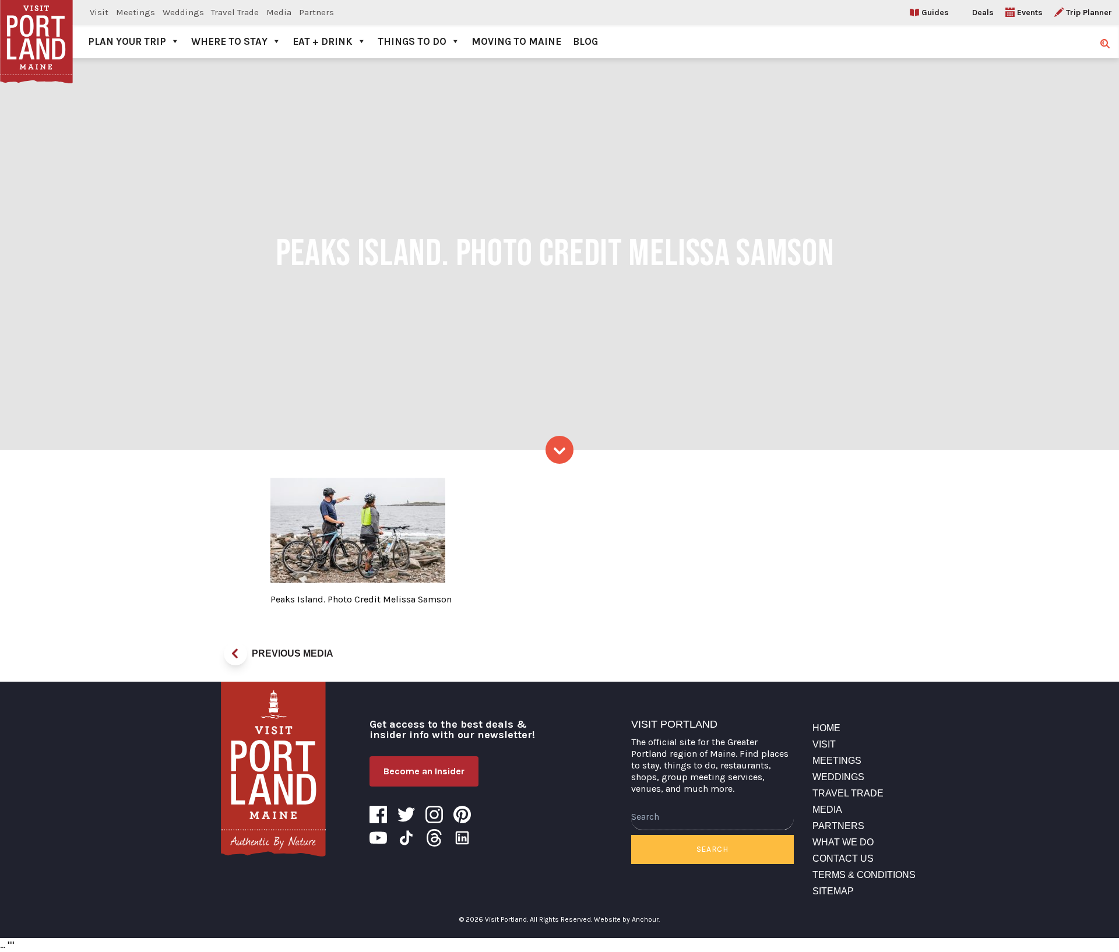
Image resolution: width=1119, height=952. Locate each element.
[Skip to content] (559, 450)
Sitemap (833, 891)
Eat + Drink (323, 41)
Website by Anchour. (627, 919)
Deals (983, 12)
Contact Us (843, 858)
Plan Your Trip (127, 41)
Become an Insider (424, 771)
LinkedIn (462, 837)
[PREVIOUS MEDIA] (235, 653)
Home (826, 728)
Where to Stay (229, 41)
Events (1030, 12)
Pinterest (462, 814)
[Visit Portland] (36, 29)
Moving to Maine (516, 41)
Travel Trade (235, 12)
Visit (99, 12)
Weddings (183, 12)
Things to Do (412, 41)
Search (712, 849)
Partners (316, 12)
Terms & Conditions (864, 875)
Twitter (406, 814)
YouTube (378, 837)
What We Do (843, 842)
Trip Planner (1089, 12)
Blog (585, 41)
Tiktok (406, 837)
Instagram (434, 814)
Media (278, 12)
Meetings (135, 12)
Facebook (378, 814)
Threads (434, 837)
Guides (935, 12)
